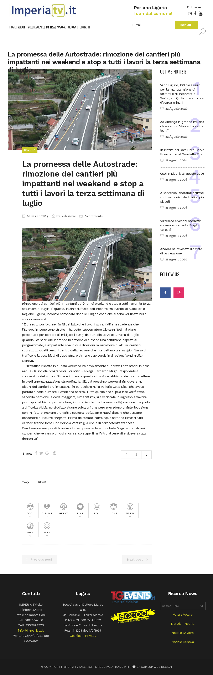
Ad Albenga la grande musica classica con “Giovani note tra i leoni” (182, 126)
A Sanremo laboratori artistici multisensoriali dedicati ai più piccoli (182, 197)
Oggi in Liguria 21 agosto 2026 (182, 174)
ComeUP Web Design (156, 666)
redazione (68, 216)
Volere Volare (183, 614)
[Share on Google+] (48, 453)
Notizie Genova (182, 642)
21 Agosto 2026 (176, 160)
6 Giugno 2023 (37, 216)
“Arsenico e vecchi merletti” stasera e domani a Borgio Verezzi (180, 225)
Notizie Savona (183, 633)
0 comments (93, 216)
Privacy (90, 636)
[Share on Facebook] (36, 453)
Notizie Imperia (182, 624)
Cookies (75, 636)
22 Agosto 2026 (176, 109)
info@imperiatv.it (31, 630)
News (42, 482)
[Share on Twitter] (41, 453)
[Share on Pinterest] (54, 453)
